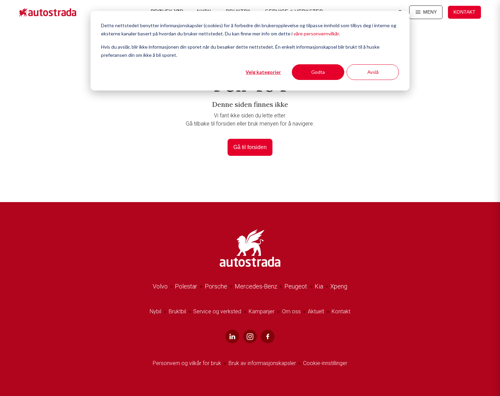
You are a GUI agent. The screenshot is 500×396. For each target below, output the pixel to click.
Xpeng (338, 286)
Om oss (291, 311)
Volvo (160, 286)
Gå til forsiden (250, 147)
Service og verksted (217, 311)
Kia (319, 286)
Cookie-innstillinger (325, 363)
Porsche (216, 286)
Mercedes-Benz (256, 286)
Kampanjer (261, 311)
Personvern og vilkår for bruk (187, 363)
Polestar (186, 286)
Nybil (155, 311)
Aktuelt (316, 311)
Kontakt (464, 12)
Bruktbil (177, 311)
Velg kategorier (263, 72)
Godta (318, 72)
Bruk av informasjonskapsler (263, 363)
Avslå (373, 72)
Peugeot (295, 286)
